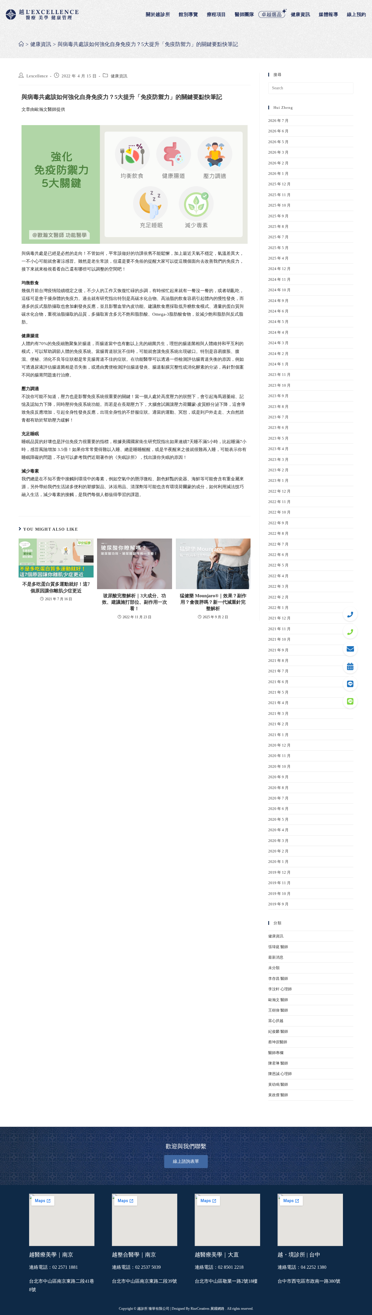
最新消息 (275, 957)
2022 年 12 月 (279, 491)
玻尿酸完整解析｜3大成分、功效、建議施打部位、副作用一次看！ (134, 602)
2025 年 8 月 (278, 226)
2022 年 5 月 (278, 565)
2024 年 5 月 (278, 321)
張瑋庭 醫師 (278, 947)
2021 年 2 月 (278, 724)
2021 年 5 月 (278, 692)
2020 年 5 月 (278, 819)
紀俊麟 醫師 (278, 1031)
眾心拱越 (275, 1021)
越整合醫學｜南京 (134, 1255)
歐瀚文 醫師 (278, 1000)
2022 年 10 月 (279, 512)
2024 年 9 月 (278, 300)
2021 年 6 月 (278, 682)
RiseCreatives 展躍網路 (207, 1309)
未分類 (274, 968)
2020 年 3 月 (278, 840)
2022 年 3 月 (278, 586)
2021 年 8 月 (278, 660)
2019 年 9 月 (278, 904)
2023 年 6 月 (278, 427)
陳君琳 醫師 (278, 1063)
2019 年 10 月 (279, 893)
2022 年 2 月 (278, 597)
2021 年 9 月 (278, 650)
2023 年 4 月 (278, 449)
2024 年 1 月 (278, 364)
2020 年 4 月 (278, 830)
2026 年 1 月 (278, 173)
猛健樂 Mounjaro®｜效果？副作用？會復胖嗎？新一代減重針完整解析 (213, 602)
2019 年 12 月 (279, 872)
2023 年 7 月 (278, 417)
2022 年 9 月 (278, 523)
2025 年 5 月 (278, 248)
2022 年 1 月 (278, 607)
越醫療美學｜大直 (217, 1255)
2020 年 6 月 (278, 808)
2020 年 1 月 (278, 861)
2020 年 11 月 (279, 756)
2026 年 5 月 (278, 142)
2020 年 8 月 (278, 788)
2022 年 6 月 (278, 554)
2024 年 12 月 (279, 268)
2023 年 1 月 (278, 480)
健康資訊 (119, 76)
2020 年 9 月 (278, 777)
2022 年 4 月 (278, 576)
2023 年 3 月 (278, 459)
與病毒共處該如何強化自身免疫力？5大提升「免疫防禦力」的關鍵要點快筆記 (148, 44)
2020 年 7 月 (278, 798)
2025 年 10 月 (279, 205)
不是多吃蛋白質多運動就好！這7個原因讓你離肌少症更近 (56, 587)
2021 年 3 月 (278, 713)
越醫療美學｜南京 (51, 1255)
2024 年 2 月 (278, 353)
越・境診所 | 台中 (299, 1255)
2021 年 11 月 (279, 629)
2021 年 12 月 (279, 618)
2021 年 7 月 (278, 671)
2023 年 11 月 (279, 374)
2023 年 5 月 (278, 438)
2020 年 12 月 (279, 745)
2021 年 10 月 (279, 639)
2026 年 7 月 (278, 120)
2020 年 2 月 (278, 851)
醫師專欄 (275, 1053)
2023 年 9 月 (278, 396)
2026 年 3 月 (278, 152)
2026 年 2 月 (278, 163)
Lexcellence (37, 76)
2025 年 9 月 (278, 216)
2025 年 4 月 (278, 258)
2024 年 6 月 (278, 311)
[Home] (21, 44)
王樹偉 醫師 (278, 1010)
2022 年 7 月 (278, 544)
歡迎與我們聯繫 (186, 1146)
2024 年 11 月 (279, 279)
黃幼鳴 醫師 (278, 1084)
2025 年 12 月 (279, 184)
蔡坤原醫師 (277, 1042)
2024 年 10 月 (279, 290)
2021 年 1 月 (278, 735)
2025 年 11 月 (279, 195)
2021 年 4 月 (278, 703)
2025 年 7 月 (278, 237)
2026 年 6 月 (278, 131)
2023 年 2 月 (278, 470)
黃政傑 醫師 (278, 1095)
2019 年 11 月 (279, 883)
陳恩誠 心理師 (280, 1073)
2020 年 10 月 (279, 766)
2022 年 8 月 (278, 533)
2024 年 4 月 (278, 332)
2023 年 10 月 (279, 385)
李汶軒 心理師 (280, 989)
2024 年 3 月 (278, 343)
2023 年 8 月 (278, 406)
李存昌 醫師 (278, 978)
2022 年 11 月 (279, 502)
